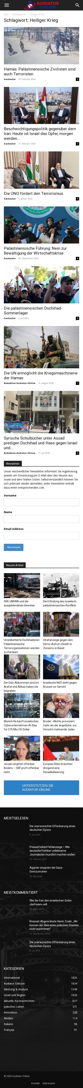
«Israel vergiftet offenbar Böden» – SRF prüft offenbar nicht (21, 768)
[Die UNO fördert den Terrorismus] (41, 170)
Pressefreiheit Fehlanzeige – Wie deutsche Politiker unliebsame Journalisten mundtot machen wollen (52, 850)
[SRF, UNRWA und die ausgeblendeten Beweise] (22, 585)
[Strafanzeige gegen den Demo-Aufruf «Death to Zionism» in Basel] (61, 624)
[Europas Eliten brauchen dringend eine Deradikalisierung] (61, 748)
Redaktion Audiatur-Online (19, 383)
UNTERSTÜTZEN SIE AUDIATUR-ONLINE (37, 787)
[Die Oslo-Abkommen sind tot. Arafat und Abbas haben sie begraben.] (22, 666)
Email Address (14, 529)
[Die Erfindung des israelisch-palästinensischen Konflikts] (61, 585)
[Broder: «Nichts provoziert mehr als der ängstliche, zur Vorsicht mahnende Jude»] (61, 705)
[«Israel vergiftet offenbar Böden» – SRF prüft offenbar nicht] (22, 748)
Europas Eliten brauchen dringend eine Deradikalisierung (58, 768)
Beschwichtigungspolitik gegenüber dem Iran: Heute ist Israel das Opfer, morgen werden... (40, 133)
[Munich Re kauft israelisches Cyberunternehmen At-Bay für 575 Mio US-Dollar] (22, 705)
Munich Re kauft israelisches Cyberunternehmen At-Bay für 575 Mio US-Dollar (21, 725)
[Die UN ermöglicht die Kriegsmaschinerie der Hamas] (41, 347)
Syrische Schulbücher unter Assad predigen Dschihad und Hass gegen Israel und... (40, 443)
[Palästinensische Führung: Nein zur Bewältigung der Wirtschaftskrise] (41, 225)
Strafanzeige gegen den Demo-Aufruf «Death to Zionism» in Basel (58, 644)
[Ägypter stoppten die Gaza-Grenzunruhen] (15, 874)
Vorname (10, 495)
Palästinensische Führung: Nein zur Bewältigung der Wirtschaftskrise (35, 250)
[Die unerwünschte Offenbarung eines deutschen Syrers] (15, 832)
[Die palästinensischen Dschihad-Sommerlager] (41, 284)
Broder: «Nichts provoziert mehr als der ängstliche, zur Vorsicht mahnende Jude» (60, 725)
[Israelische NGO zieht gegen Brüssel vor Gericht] (61, 666)
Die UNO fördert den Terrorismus (33, 193)
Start (6, 14)
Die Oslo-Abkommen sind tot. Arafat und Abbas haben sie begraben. (21, 686)
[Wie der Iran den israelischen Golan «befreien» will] (15, 907)
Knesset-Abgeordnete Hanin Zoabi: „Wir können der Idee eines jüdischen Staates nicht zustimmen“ (54, 925)
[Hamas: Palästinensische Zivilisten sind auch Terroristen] (41, 45)
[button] (6, 5)
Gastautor (10, 79)
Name (8, 512)
